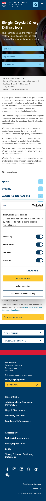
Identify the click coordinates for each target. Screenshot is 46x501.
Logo (4, 5)
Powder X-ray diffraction (15, 340)
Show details (32, 271)
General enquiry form (13, 317)
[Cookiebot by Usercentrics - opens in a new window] (32, 205)
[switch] (39, 244)
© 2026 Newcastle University (29, 493)
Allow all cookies (23, 278)
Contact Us (36, 488)
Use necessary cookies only (23, 293)
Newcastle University (13, 78)
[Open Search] (35, 4)
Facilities (6, 84)
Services (8, 48)
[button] (40, 181)
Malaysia (9, 379)
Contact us (9, 64)
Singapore (20, 379)
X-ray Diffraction (9, 86)
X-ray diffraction (11, 332)
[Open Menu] (41, 4)
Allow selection (23, 286)
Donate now (12, 384)
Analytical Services (20, 84)
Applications (9, 56)
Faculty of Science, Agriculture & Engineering (20, 81)
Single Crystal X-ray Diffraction (15, 89)
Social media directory (32, 484)
